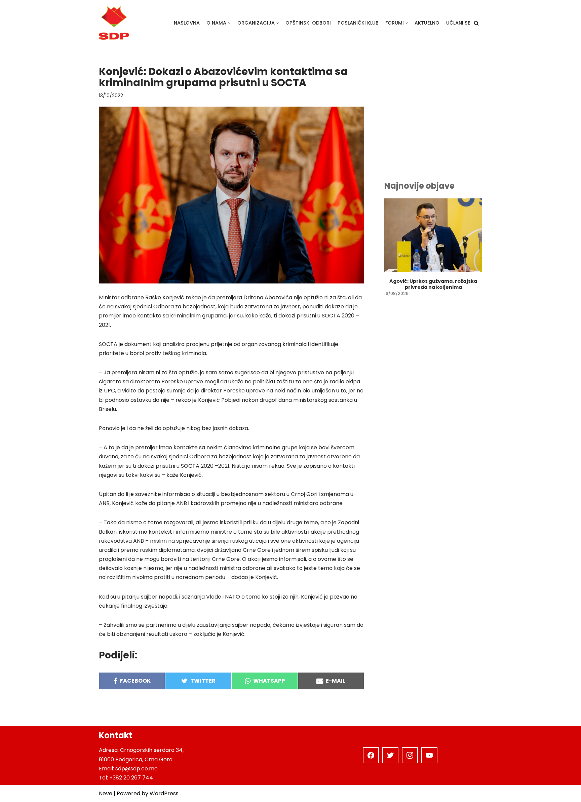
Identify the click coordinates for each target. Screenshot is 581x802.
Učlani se (458, 23)
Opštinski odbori (308, 23)
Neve (105, 793)
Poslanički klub (358, 23)
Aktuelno (427, 23)
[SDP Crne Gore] (114, 23)
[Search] (476, 23)
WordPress (164, 793)
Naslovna (187, 23)
